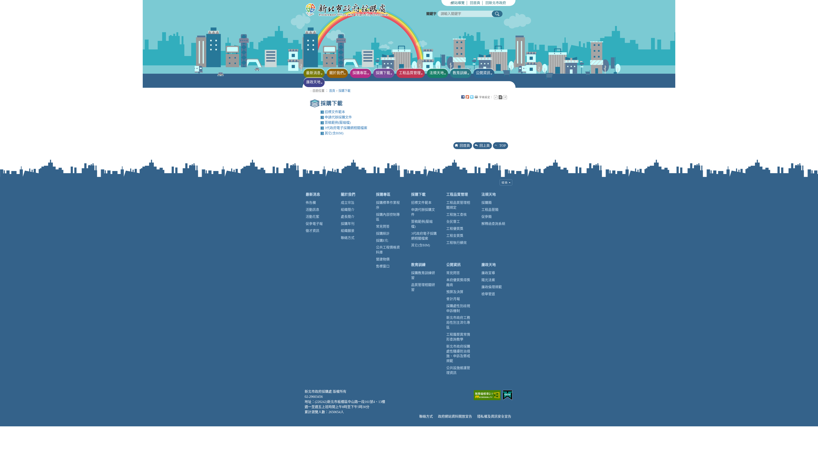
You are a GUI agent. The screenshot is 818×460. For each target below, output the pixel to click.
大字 (505, 97)
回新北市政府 (495, 3)
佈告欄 (311, 202)
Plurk (467, 97)
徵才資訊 (312, 231)
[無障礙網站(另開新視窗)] (487, 395)
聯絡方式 (347, 238)
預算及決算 (454, 292)
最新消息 (313, 195)
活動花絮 (312, 216)
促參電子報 (314, 224)
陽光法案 (488, 280)
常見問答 (383, 226)
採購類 (486, 202)
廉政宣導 (488, 273)
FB (463, 97)
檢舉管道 (488, 294)
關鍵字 (431, 14)
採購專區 (383, 195)
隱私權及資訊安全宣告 (494, 416)
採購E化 (382, 240)
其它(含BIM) (334, 133)
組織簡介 (347, 209)
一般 (500, 97)
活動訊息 (312, 209)
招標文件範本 (335, 112)
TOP (502, 145)
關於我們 (348, 195)
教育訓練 (418, 265)
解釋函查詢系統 (493, 224)
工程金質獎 (454, 235)
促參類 (486, 216)
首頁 (332, 90)
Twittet (472, 97)
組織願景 (347, 231)
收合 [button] (506, 182)
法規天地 (488, 195)
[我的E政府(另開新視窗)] (507, 395)
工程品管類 (489, 209)
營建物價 (383, 259)
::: (451, 3)
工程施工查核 (456, 214)
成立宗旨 (347, 202)
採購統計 (383, 233)
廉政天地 (488, 265)
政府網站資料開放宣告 (455, 416)
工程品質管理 (457, 195)
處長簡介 (347, 216)
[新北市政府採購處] (348, 10)
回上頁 (485, 145)
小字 (496, 97)
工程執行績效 (456, 242)
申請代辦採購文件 (338, 117)
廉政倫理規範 (491, 287)
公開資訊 (453, 265)
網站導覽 (458, 3)
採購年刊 (347, 224)
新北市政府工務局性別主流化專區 (458, 322)
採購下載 (344, 90)
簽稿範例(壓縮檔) (338, 122)
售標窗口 (383, 266)
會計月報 (453, 299)
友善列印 (476, 97)
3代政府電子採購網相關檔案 (346, 128)
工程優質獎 (454, 228)
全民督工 (453, 221)
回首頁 (475, 3)
